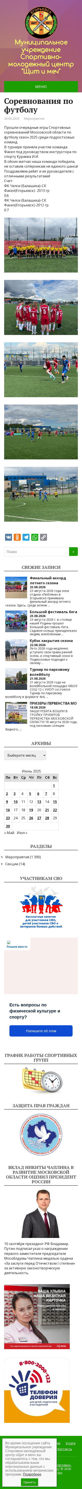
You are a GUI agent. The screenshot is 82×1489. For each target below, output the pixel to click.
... (49, 605)
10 (15, 801)
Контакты (64, 1449)
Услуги (70, 1443)
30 (8, 826)
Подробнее (32, 1474)
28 (47, 818)
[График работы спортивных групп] (41, 1081)
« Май (9, 832)
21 (47, 810)
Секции (11, 864)
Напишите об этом (41, 1031)
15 (55, 801)
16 (8, 810)
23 (8, 818)
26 (31, 818)
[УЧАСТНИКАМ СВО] (41, 907)
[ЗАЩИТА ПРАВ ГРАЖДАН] (41, 1134)
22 (55, 810)
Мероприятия (34, 118)
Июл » (22, 832)
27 (39, 818)
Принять (29, 1482)
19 (31, 810)
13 (39, 801)
